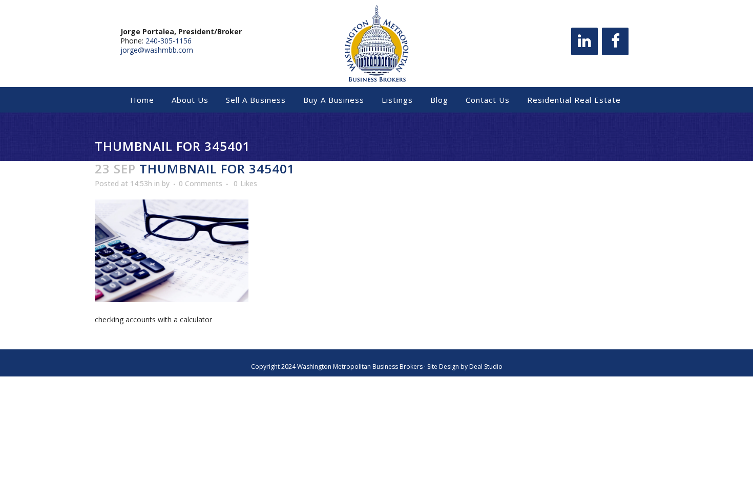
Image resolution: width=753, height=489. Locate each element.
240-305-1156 (168, 41)
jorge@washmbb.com (156, 50)
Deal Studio (486, 366)
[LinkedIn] (584, 41)
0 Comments (200, 183)
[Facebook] (615, 41)
